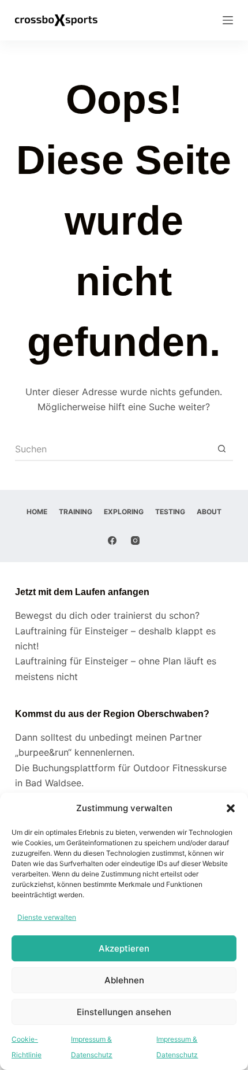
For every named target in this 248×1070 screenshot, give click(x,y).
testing (170, 511)
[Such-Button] (221, 449)
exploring (124, 511)
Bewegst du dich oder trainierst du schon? (107, 615)
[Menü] (228, 20)
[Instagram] (135, 540)
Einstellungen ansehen (124, 1011)
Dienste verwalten (46, 917)
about (209, 511)
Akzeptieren (124, 948)
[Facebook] (112, 540)
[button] (230, 808)
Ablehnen (124, 980)
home (37, 511)
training (75, 511)
